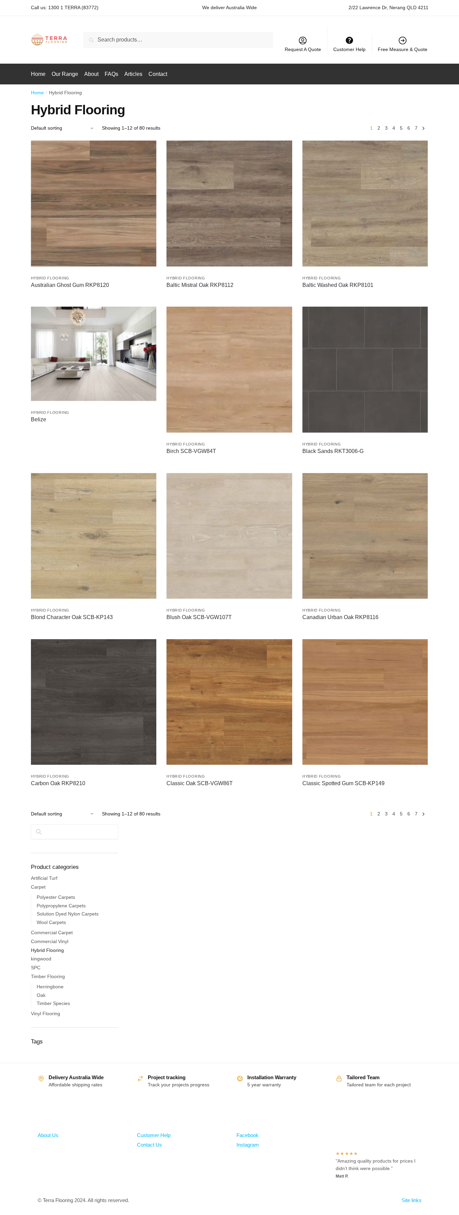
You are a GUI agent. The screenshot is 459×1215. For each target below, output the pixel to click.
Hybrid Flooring (50, 278)
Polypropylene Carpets (61, 905)
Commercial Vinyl (49, 941)
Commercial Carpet (52, 932)
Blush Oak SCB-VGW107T (199, 617)
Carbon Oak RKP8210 (58, 783)
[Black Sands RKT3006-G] (365, 370)
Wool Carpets (51, 922)
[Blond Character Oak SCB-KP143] (94, 536)
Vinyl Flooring (45, 1013)
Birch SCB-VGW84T (191, 451)
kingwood (41, 958)
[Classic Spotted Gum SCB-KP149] (365, 702)
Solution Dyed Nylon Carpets (68, 914)
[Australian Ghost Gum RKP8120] (94, 203)
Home (37, 92)
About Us (48, 1135)
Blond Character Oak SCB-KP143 (72, 617)
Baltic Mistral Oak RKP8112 (199, 285)
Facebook (247, 1135)
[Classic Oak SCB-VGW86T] (229, 702)
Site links (412, 1200)
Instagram (247, 1145)
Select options (93, 466)
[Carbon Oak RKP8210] (94, 702)
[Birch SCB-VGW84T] (229, 370)
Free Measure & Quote (402, 49)
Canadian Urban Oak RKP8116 (340, 617)
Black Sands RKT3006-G (333, 451)
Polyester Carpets (56, 897)
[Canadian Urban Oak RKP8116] (365, 536)
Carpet (38, 887)
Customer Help (154, 1135)
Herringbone (50, 986)
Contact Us (149, 1145)
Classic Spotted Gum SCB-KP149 (343, 783)
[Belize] (94, 354)
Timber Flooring (48, 976)
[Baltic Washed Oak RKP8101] (365, 203)
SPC (35, 967)
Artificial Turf (44, 878)
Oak (41, 995)
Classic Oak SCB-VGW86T (199, 783)
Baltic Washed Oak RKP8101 (337, 285)
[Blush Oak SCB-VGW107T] (229, 536)
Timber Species (53, 1003)
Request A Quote (303, 49)
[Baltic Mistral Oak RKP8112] (229, 203)
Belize (38, 419)
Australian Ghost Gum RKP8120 (70, 285)
